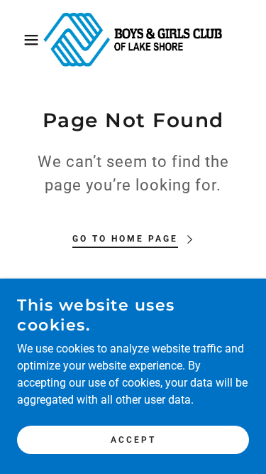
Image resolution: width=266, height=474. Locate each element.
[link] (133, 39)
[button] (21, 40)
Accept (133, 440)
